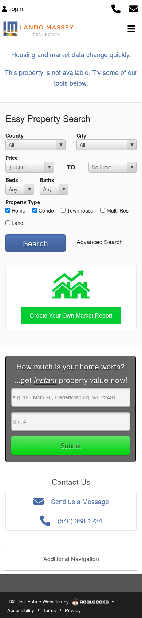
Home (17, 210)
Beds (11, 179)
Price (11, 157)
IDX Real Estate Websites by (38, 601)
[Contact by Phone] (116, 8)
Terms (49, 610)
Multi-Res (117, 210)
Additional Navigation (71, 559)
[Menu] (131, 28)
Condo (45, 210)
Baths (47, 179)
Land (16, 222)
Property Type (22, 202)
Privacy (73, 610)
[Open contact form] (133, 8)
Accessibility (20, 610)
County (14, 135)
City (81, 135)
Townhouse (80, 210)
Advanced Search (99, 242)
